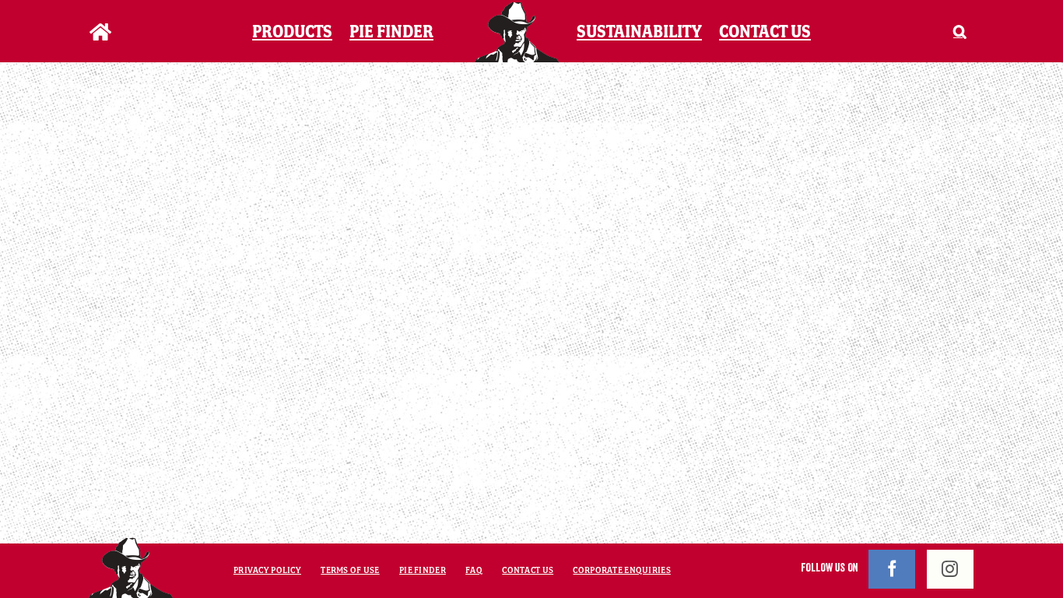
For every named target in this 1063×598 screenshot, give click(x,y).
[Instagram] (950, 569)
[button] (940, 31)
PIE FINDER (422, 570)
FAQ (473, 570)
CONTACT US (527, 570)
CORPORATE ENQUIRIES (621, 570)
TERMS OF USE (350, 570)
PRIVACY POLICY (267, 570)
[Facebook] (891, 569)
